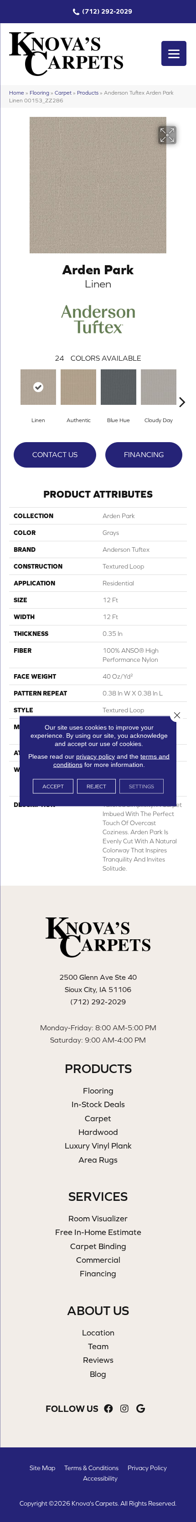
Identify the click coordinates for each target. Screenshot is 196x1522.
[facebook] (108, 1409)
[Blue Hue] (118, 387)
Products (87, 93)
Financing (144, 454)
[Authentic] (78, 387)
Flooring (39, 93)
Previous (14, 388)
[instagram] (124, 1409)
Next (182, 388)
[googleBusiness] (140, 1409)
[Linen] (38, 387)
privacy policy (95, 756)
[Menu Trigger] (173, 53)
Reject (96, 786)
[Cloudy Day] (159, 387)
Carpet (63, 93)
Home (16, 93)
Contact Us (54, 454)
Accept (53, 786)
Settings (141, 786)
